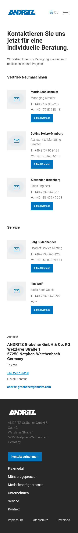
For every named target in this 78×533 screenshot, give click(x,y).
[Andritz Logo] (22, 12)
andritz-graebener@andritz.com (29, 387)
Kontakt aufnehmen (24, 456)
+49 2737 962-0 (18, 373)
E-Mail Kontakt (42, 117)
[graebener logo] (22, 414)
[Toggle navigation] (66, 12)
